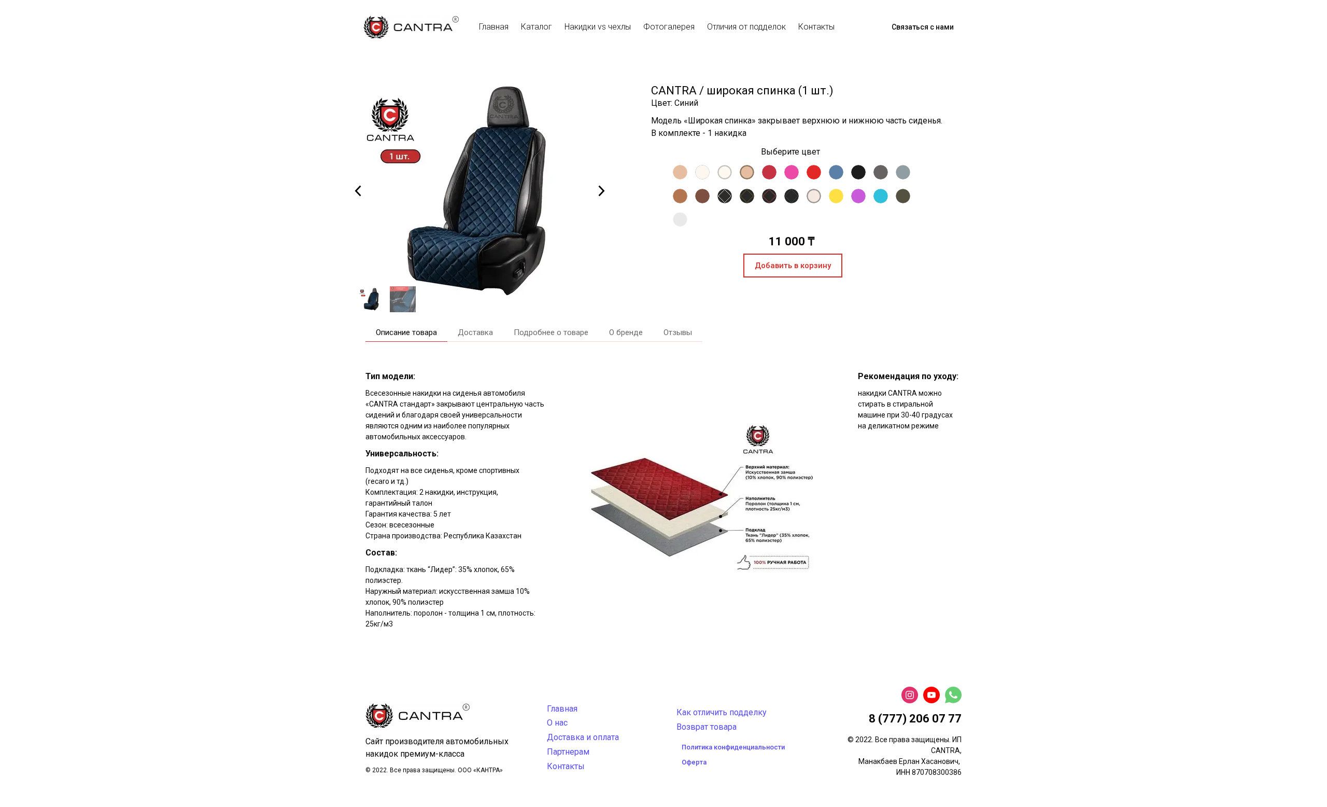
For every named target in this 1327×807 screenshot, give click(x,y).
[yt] (931, 695)
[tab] (406, 333)
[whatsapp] (953, 695)
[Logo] (411, 27)
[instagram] (909, 695)
